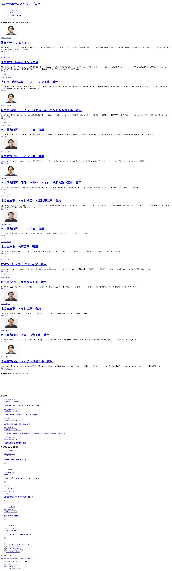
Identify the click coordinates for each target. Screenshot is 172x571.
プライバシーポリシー (11, 565)
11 (11, 370)
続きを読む (4, 51)
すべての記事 (8, 12)
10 (10, 370)
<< (1, 370)
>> (13, 370)
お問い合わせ (8, 566)
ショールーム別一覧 (10, 10)
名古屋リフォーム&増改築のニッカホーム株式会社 (17, 558)
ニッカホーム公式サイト (12, 15)
